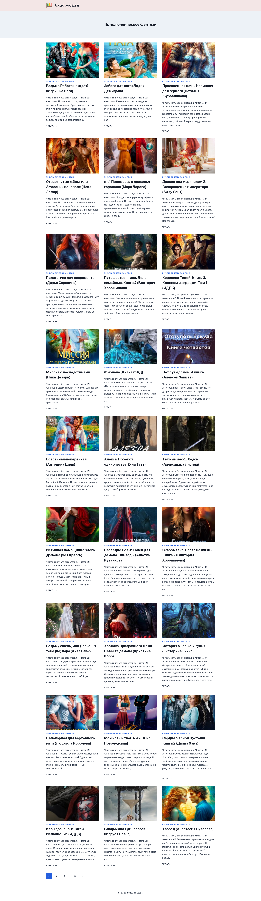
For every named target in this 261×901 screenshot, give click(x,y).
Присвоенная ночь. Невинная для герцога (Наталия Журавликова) (187, 91)
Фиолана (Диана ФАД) (123, 372)
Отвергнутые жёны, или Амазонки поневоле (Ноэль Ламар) (69, 187)
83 (75, 875)
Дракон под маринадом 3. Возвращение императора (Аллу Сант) (185, 187)
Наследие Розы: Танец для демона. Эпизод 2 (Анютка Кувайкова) (127, 555)
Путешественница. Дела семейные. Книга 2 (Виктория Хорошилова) (129, 283)
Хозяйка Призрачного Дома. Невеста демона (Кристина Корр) (128, 651)
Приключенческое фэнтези (60, 81)
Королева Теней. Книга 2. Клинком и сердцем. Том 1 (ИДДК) (184, 283)
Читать (51, 126)
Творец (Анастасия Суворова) (188, 829)
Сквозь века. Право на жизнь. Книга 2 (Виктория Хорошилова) (187, 555)
